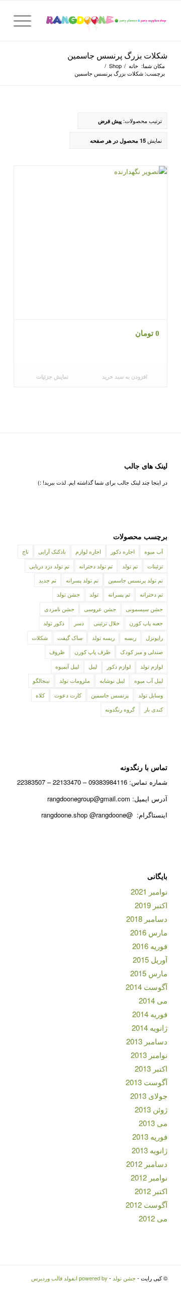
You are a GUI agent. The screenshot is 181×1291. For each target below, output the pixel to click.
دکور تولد (53, 623)
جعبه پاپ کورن (146, 623)
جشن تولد (68, 594)
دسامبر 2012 (146, 1163)
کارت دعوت (67, 695)
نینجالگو (41, 680)
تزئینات (155, 566)
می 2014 (153, 1000)
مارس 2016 (148, 932)
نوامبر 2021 (149, 891)
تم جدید (47, 580)
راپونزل (154, 637)
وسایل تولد (150, 695)
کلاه (40, 695)
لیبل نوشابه (112, 680)
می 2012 (153, 1218)
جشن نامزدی (59, 609)
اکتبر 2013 (151, 1068)
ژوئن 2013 (151, 1109)
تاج (25, 551)
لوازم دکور (119, 666)
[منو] (26, 21)
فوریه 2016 (149, 946)
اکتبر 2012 (151, 1191)
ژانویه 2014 (149, 1027)
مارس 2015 (148, 973)
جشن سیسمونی (144, 609)
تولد (94, 594)
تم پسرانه (119, 594)
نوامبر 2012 (149, 1177)
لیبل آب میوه (148, 680)
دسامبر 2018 (146, 918)
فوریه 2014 (149, 1014)
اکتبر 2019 (151, 905)
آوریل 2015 (150, 959)
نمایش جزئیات (53, 376)
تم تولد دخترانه (96, 566)
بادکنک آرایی (52, 551)
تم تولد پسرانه (82, 580)
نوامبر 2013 (149, 1054)
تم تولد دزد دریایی (49, 566)
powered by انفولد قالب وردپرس (69, 1278)
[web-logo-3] (105, 21)
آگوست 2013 (146, 1082)
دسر (79, 623)
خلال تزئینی (107, 623)
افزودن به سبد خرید (125, 376)
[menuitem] (49, 21)
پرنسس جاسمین (110, 695)
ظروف (57, 652)
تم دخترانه (151, 594)
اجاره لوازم (88, 551)
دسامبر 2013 (146, 1041)
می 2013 (153, 1123)
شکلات (40, 637)
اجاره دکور (123, 551)
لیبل (92, 666)
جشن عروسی (100, 609)
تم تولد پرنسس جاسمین (135, 580)
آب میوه (153, 551)
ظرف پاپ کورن (92, 652)
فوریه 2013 (149, 1136)
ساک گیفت (69, 637)
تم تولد (130, 566)
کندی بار (153, 709)
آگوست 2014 (146, 986)
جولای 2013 (148, 1095)
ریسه (130, 637)
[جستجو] (49, 21)
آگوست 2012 (146, 1204)
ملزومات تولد (74, 680)
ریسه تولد (103, 637)
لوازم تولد (151, 666)
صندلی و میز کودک (141, 652)
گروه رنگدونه (120, 709)
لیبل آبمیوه (67, 666)
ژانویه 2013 (149, 1150)
